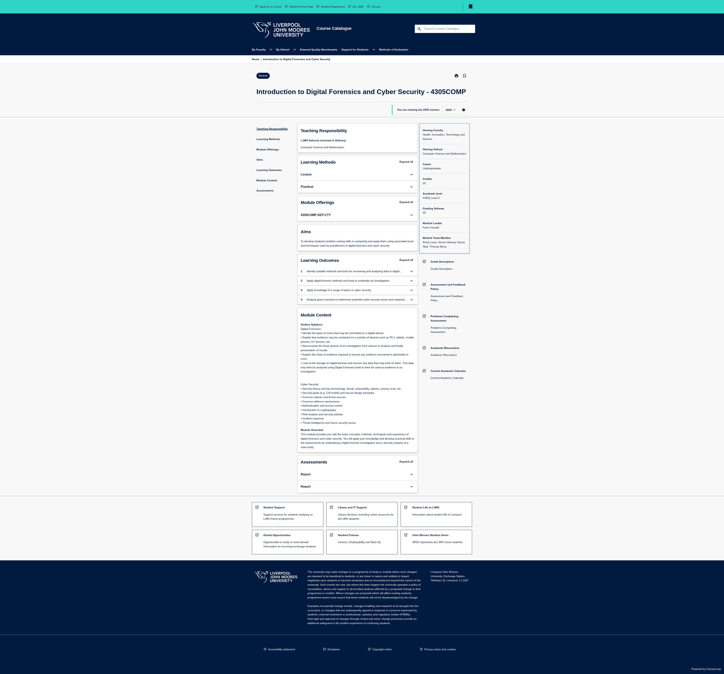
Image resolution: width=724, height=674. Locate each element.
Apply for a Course (270, 6)
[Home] (281, 30)
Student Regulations (333, 6)
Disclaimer (333, 649)
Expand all (406, 161)
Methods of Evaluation (393, 49)
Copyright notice (382, 649)
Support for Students (355, 49)
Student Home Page (301, 6)
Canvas (375, 6)
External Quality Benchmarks (318, 49)
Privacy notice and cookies (440, 649)
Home (255, 59)
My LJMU (358, 6)
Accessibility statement (281, 649)
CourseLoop (713, 668)
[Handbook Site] (276, 577)
